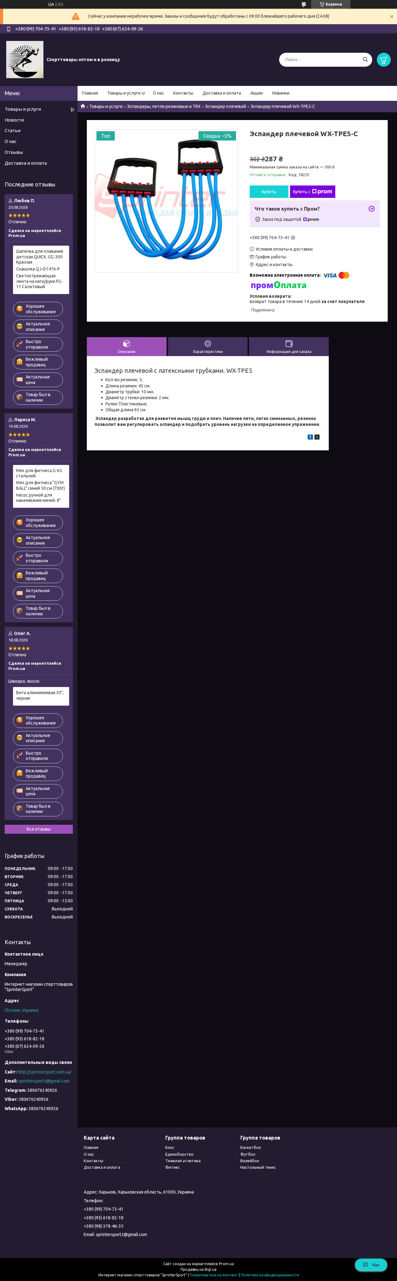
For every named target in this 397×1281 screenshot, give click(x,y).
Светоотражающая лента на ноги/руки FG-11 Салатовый (39, 281)
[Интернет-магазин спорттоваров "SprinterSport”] (24, 59)
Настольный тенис (258, 1167)
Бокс (169, 1147)
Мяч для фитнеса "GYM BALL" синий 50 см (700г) (40, 485)
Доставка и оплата (222, 93)
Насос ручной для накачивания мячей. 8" (38, 498)
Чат (376, 1264)
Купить (269, 191)
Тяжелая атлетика (183, 1160)
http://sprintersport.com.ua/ (44, 1071)
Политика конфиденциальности (270, 1275)
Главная (90, 93)
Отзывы (14, 152)
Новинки (280, 93)
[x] (316, 437)
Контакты (183, 93)
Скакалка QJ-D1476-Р (38, 268)
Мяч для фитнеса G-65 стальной (39, 473)
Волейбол (249, 1160)
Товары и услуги (124, 93)
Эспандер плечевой (225, 106)
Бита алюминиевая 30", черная (40, 695)
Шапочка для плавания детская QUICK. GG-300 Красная (39, 257)
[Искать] (365, 60)
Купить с (301, 191)
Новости (14, 120)
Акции (256, 93)
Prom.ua (226, 1264)
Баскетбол (250, 1147)
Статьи (12, 130)
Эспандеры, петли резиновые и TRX (164, 106)
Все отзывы (39, 829)
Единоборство (179, 1154)
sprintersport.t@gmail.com (43, 1080)
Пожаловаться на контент (214, 1275)
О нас (158, 93)
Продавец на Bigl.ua (198, 1269)
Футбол (247, 1154)
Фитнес (172, 1167)
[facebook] (310, 437)
